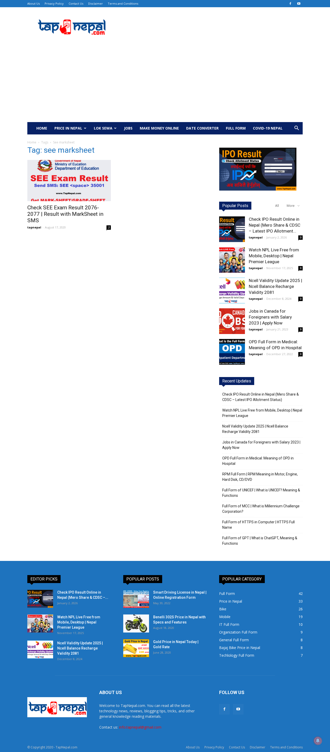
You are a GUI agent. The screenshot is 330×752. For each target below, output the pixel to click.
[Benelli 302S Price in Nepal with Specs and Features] (136, 623)
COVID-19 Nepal (268, 128)
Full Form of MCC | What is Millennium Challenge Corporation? (261, 509)
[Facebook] (290, 3)
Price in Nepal (68, 128)
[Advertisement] (165, 83)
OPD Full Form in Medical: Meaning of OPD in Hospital (258, 461)
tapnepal (34, 227)
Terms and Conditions (123, 3)
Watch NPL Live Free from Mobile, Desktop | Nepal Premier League (274, 255)
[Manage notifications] (318, 741)
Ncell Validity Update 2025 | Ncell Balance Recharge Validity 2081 (275, 286)
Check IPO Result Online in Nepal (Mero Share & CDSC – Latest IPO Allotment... (274, 225)
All (277, 206)
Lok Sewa (103, 128)
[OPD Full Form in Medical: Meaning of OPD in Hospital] (232, 352)
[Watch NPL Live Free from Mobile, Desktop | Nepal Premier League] (232, 260)
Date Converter (202, 128)
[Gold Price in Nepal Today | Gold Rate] (136, 648)
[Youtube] (299, 3)
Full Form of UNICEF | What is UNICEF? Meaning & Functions (261, 493)
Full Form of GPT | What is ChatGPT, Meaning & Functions (259, 540)
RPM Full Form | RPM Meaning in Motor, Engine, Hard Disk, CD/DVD (260, 477)
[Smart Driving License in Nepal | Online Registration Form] (136, 599)
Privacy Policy (54, 3)
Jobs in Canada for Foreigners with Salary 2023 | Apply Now (270, 317)
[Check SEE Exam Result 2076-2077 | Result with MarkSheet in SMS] (69, 180)
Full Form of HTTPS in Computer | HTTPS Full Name (258, 524)
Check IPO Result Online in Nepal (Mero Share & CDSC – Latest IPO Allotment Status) (260, 397)
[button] (296, 128)
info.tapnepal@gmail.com (140, 727)
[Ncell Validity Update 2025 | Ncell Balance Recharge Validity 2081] (232, 290)
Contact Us (76, 3)
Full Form (236, 128)
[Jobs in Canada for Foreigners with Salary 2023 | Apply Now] (232, 321)
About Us (33, 3)
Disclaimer (95, 3)
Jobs (128, 128)
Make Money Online (159, 128)
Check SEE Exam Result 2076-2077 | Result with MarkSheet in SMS (65, 214)
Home (41, 128)
